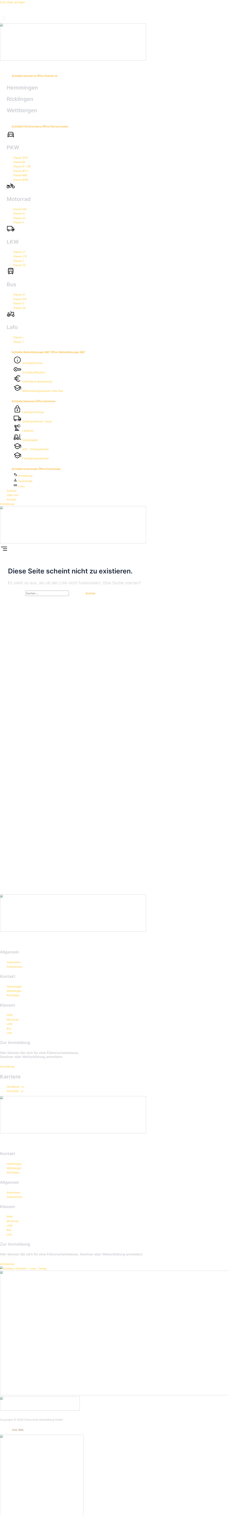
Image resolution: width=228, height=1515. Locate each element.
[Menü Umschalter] (5, 65)
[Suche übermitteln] (75, 593)
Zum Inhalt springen (12, 2)
